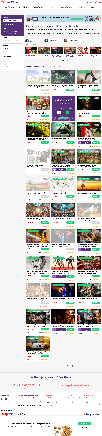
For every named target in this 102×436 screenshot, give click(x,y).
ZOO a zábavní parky (24, 7)
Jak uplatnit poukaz (51, 400)
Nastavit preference (84, 429)
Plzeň (17, 26)
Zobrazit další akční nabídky (62, 60)
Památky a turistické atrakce (67, 7)
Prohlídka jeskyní (73, 40)
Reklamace (49, 404)
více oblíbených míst (12, 33)
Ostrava (6, 31)
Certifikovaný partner (71, 404)
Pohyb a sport (51, 7)
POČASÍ (5, 37)
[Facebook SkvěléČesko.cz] (2, 399)
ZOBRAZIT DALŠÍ (63, 366)
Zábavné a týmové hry (8, 7)
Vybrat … (61, 66)
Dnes (43, 66)
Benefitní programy (51, 397)
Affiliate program (70, 402)
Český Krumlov (14, 31)
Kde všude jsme (88, 397)
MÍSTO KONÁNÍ (6, 45)
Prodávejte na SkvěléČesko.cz (73, 397)
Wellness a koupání (38, 7)
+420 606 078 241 (28, 385)
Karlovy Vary (15, 28)
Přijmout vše (84, 423)
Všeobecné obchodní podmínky (92, 404)
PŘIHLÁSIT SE (90, 2)
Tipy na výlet (50, 405)
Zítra (48, 66)
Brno (11, 26)
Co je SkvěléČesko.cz (51, 399)
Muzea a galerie (53, 40)
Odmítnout (84, 427)
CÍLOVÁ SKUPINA (7, 56)
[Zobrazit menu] (99, 2)
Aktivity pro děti (95, 7)
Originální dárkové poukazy (53, 402)
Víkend (54, 66)
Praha (5, 26)
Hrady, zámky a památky (34, 40)
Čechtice (29, 12)
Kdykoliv (36, 66)
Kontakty (87, 399)
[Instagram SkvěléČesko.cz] (6, 399)
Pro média (87, 405)
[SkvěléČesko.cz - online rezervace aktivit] (11, 2)
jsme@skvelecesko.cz (75, 385)
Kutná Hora (6, 28)
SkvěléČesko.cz (5, 12)
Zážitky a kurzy (82, 7)
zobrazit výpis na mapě (13, 72)
